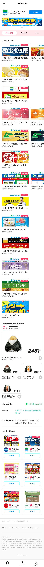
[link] (5, 12)
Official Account (34, 404)
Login (37, 527)
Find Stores (22, 565)
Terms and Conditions (27, 527)
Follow (35, 12)
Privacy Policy (16, 527)
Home (7, 565)
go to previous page (4, 3)
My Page (36, 565)
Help (9, 527)
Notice (3, 527)
